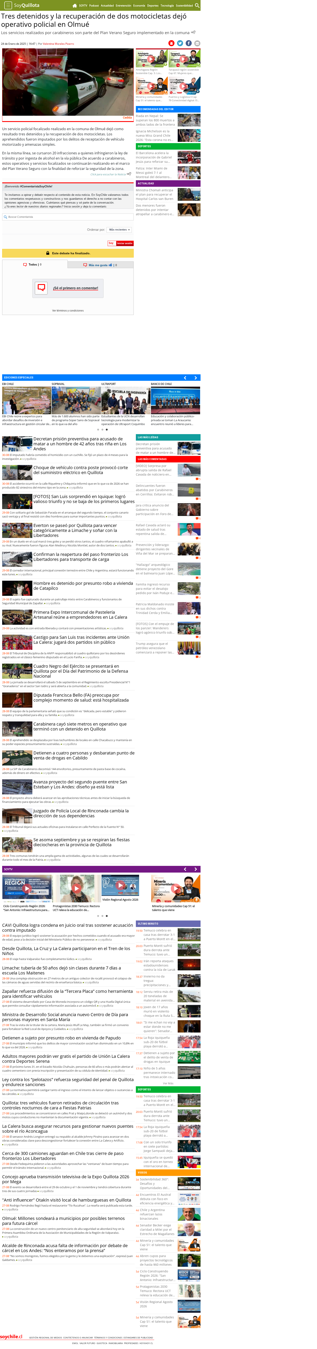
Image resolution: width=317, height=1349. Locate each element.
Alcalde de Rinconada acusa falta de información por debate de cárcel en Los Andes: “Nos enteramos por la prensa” (65, 1248)
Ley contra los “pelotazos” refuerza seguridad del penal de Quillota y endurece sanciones (68, 1082)
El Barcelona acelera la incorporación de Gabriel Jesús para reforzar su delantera (154, 159)
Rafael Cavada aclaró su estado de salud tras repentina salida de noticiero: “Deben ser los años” (153, 533)
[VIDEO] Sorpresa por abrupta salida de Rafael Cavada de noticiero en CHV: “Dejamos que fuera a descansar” (155, 474)
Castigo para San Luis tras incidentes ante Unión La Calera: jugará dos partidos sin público (81, 639)
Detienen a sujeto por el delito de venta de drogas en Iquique (159, 1057)
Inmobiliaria (116, 1343)
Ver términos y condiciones (68, 310)
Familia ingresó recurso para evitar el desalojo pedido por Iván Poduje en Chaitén (155, 590)
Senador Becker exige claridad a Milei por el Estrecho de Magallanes (157, 1229)
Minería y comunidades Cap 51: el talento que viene (157, 1244)
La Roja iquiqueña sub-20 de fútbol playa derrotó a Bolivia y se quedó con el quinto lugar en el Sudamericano (160, 1048)
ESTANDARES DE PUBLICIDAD (139, 1337)
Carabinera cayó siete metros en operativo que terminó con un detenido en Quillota (80, 726)
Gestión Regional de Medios (46, 1337)
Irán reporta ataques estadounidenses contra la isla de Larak (159, 965)
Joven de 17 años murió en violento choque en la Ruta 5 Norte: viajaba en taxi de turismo (159, 1015)
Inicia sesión (72, 206)
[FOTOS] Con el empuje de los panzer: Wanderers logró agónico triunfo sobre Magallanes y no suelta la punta (155, 632)
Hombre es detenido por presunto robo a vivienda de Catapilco (83, 585)
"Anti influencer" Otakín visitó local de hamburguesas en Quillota (66, 1200)
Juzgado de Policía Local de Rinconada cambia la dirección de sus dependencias (81, 813)
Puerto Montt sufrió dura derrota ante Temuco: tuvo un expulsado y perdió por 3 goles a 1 (158, 954)
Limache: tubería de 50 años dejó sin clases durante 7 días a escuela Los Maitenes (61, 970)
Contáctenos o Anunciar (78, 1337)
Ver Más (168, 1083)
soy (29, 459)
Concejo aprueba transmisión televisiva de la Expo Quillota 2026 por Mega (65, 1179)
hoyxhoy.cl (147, 1343)
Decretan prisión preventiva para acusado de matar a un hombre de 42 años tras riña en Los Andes (80, 444)
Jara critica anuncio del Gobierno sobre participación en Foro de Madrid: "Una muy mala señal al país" (153, 514)
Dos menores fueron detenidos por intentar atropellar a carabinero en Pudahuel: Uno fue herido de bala (155, 214)
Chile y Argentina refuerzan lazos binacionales (152, 1214)
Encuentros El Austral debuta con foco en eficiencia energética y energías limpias (156, 1201)
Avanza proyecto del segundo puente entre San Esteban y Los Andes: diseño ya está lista (80, 784)
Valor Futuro (88, 1343)
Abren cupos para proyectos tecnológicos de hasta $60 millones (156, 1260)
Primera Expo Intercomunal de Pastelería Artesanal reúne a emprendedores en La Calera (80, 614)
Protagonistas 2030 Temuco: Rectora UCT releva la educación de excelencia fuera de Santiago (156, 1295)
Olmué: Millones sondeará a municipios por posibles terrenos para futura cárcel (63, 1220)
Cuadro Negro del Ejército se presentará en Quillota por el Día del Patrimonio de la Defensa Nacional (80, 671)
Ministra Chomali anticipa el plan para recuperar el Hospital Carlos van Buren (154, 194)
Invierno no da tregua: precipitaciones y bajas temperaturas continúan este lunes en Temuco (159, 987)
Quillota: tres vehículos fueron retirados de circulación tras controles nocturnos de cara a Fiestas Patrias (60, 1105)
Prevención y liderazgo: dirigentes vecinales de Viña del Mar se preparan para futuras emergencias (154, 551)
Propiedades (132, 1343)
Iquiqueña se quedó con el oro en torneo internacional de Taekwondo (158, 1163)
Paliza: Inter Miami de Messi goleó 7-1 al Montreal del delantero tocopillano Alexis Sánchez (155, 174)
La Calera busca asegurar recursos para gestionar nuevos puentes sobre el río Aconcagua (67, 1128)
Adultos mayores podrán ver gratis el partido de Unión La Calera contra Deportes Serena (66, 1058)
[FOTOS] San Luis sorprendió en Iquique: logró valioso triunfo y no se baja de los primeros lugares (84, 498)
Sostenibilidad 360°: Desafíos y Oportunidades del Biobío (154, 1185)
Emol (76, 1343)
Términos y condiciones (109, 1337)
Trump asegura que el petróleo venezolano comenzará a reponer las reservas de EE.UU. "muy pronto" (154, 652)
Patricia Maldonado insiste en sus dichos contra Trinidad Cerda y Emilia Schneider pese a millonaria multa (155, 612)
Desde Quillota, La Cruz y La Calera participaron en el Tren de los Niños (66, 951)
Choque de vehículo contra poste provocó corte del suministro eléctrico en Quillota (80, 470)
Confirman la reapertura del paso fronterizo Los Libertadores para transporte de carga (80, 556)
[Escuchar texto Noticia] (129, 173)
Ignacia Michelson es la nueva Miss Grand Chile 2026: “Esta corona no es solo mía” (153, 137)
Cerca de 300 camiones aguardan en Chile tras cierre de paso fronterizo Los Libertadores (63, 1155)
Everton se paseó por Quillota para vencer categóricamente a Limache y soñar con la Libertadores (75, 530)
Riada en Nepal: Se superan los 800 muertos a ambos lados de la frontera (155, 120)
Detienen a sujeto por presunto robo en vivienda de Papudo (61, 1038)
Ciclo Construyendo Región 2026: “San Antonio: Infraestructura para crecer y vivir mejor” (157, 1279)
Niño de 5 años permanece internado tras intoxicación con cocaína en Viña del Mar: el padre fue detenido (159, 1079)
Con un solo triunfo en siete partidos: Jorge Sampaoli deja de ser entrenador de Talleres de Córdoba (159, 1150)
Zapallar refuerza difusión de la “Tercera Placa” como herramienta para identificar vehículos (67, 993)
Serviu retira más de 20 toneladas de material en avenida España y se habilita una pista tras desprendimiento (158, 1002)
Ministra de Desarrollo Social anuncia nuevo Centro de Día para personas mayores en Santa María (65, 1017)
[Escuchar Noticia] (193, 32)
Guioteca (102, 1343)
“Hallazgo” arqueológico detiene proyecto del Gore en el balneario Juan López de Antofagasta (155, 571)
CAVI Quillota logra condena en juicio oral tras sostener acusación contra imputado (67, 927)
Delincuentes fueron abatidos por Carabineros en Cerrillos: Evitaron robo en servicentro (155, 492)
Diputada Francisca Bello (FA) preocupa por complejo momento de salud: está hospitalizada (81, 697)
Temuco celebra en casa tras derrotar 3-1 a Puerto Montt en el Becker (159, 936)
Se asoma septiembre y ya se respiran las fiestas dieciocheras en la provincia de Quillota (81, 842)
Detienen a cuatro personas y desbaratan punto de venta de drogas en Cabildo (84, 755)
